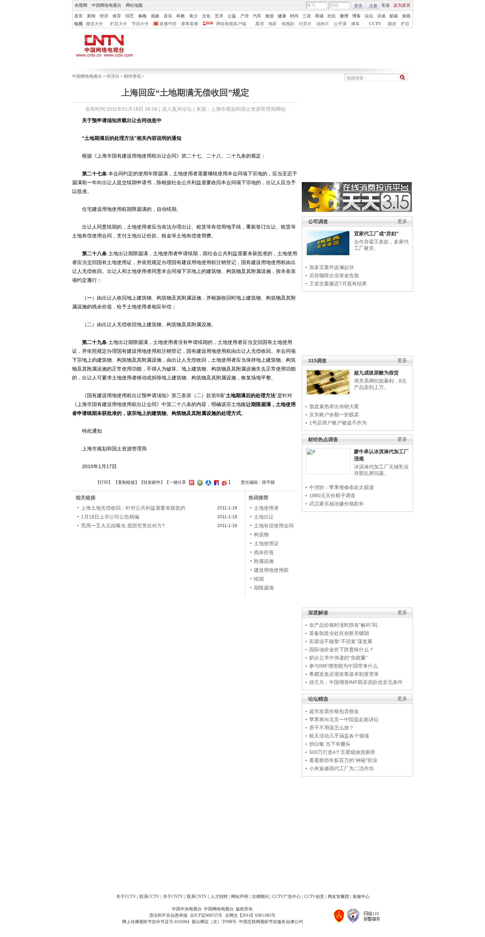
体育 (117, 15)
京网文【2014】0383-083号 (250, 915)
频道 (392, 23)
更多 (402, 221)
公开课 (340, 23)
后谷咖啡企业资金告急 (334, 275)
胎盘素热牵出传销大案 (334, 406)
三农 (307, 15)
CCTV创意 (314, 896)
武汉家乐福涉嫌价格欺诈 (336, 503)
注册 (373, 5)
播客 (355, 23)
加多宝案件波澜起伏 (331, 267)
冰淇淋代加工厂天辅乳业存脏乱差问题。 (381, 470)
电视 (78, 23)
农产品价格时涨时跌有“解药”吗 (343, 625)
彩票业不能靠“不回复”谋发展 (340, 641)
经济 (104, 15)
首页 (78, 15)
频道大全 (94, 23)
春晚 (142, 15)
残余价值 (264, 552)
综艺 (129, 15)
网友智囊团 (338, 896)
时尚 (294, 15)
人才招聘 (219, 896)
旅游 (269, 15)
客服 (385, 5)
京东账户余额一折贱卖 (334, 414)
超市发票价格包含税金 (334, 711)
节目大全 (140, 23)
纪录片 (305, 23)
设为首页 (401, 5)
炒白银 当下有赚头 (329, 744)
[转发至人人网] (207, 482)
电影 (272, 23)
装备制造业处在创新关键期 (339, 633)
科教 (180, 15)
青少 (193, 15)
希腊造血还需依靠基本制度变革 (344, 674)
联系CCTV (149, 896)
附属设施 (264, 561)
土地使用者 (266, 508)
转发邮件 (151, 482)
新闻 (91, 15)
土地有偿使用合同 (274, 525)
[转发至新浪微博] (223, 482)
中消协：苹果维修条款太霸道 (341, 487)
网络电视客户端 (231, 23)
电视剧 (288, 23)
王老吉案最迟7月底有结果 (338, 283)
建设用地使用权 (271, 570)
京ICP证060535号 (206, 915)
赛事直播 (189, 23)
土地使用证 (266, 543)
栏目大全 (118, 23)
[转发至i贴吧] (215, 482)
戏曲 (155, 15)
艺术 (219, 15)
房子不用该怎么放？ (331, 727)
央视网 (81, 5)
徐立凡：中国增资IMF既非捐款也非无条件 (356, 682)
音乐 (168, 15)
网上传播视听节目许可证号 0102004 (155, 921)
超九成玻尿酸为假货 (376, 373)
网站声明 (239, 896)
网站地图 (134, 5)
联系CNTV (197, 896)
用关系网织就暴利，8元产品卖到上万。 (380, 384)
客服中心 (361, 896)
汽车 (257, 15)
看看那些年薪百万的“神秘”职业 (343, 760)
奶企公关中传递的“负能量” (338, 658)
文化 (206, 15)
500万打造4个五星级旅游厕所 (342, 752)
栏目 (405, 23)
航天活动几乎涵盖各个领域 (339, 736)
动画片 (322, 23)
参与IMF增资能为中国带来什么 (343, 666)
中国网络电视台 (106, 5)
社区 (331, 15)
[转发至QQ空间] (199, 482)
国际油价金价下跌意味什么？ (341, 649)
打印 (104, 482)
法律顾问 (260, 896)
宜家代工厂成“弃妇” (376, 233)
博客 (356, 15)
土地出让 (264, 517)
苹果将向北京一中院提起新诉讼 (344, 719)
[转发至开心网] (190, 482)
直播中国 (167, 23)
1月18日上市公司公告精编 (110, 517)
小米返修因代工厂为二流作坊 (341, 768)
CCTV (375, 23)
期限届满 (264, 588)
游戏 (406, 15)
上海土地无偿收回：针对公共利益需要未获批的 (133, 508)
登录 (358, 5)
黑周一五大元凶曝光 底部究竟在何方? (123, 525)
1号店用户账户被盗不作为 (338, 423)
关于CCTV (126, 896)
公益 (232, 15)
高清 (259, 23)
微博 (344, 15)
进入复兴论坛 (177, 109)
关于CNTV (173, 896)
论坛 (369, 15)
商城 (319, 15)
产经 (244, 15)
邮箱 (393, 15)
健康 (282, 15)
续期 (259, 579)
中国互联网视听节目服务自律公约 (271, 921)
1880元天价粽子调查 (332, 495)
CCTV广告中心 (286, 896)
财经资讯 (132, 76)
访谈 (381, 15)
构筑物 (261, 534)
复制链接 (126, 482)
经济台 (113, 76)
